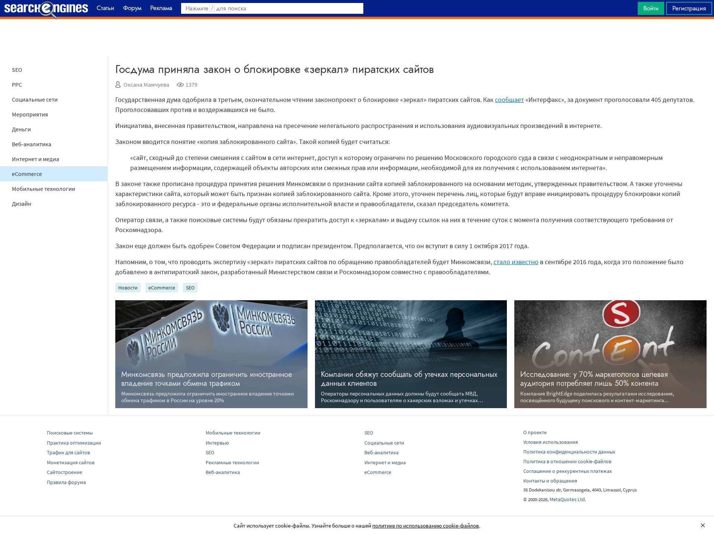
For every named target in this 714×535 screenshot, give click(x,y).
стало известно (515, 261)
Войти (651, 8)
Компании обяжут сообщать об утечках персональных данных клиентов (409, 379)
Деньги (21, 129)
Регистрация (689, 8)
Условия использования (550, 442)
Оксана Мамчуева (146, 84)
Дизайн (21, 203)
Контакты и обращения (550, 480)
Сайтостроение (64, 472)
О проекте (535, 432)
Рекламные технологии (232, 462)
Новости (128, 287)
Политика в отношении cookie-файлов (567, 461)
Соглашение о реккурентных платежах (567, 471)
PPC (17, 84)
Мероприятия (30, 114)
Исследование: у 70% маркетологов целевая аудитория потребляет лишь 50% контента (594, 379)
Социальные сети (35, 99)
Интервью (217, 442)
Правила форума (66, 482)
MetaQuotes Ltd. (568, 499)
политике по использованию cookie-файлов (425, 525)
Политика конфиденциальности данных (569, 451)
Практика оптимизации (74, 442)
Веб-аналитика (31, 144)
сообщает (509, 99)
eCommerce (27, 173)
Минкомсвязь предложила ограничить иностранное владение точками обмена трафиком (206, 379)
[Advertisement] (357, 37)
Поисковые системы (70, 432)
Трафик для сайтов (68, 452)
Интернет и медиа (35, 159)
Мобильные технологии (43, 188)
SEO (17, 69)
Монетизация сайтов (70, 462)
